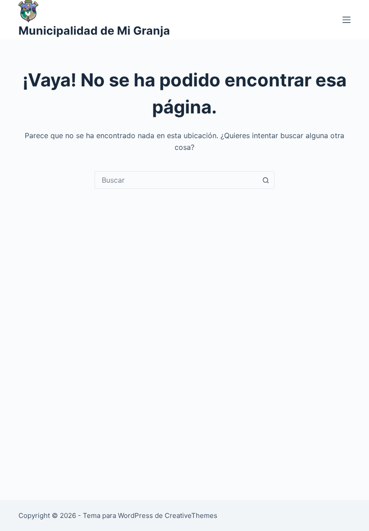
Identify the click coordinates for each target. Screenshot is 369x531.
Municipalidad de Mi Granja (94, 30)
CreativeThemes (191, 515)
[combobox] (176, 180)
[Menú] (346, 20)
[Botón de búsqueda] (265, 180)
